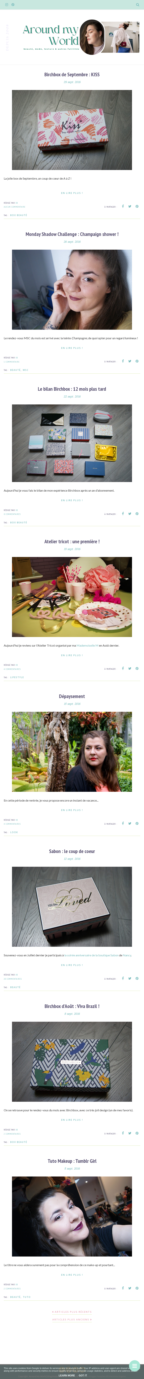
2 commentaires (12, 1133)
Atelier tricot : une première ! (72, 541)
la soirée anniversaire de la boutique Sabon (91, 955)
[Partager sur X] (130, 206)
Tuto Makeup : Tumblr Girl (72, 1160)
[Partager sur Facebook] (123, 206)
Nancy (127, 955)
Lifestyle (17, 677)
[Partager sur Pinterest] (137, 206)
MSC (25, 370)
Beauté (15, 370)
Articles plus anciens (70, 1319)
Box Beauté (18, 215)
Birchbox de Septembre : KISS (72, 74)
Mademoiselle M (87, 645)
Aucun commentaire (14, 206)
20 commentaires (13, 978)
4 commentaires (12, 669)
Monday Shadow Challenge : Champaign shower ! (72, 233)
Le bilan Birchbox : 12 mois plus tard (72, 388)
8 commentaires (12, 514)
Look (14, 832)
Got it (83, 1375)
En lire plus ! (72, 193)
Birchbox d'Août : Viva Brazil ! (72, 1006)
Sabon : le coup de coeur (72, 851)
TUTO (27, 1297)
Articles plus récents (73, 1311)
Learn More (67, 1375)
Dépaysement (72, 696)
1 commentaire (12, 361)
